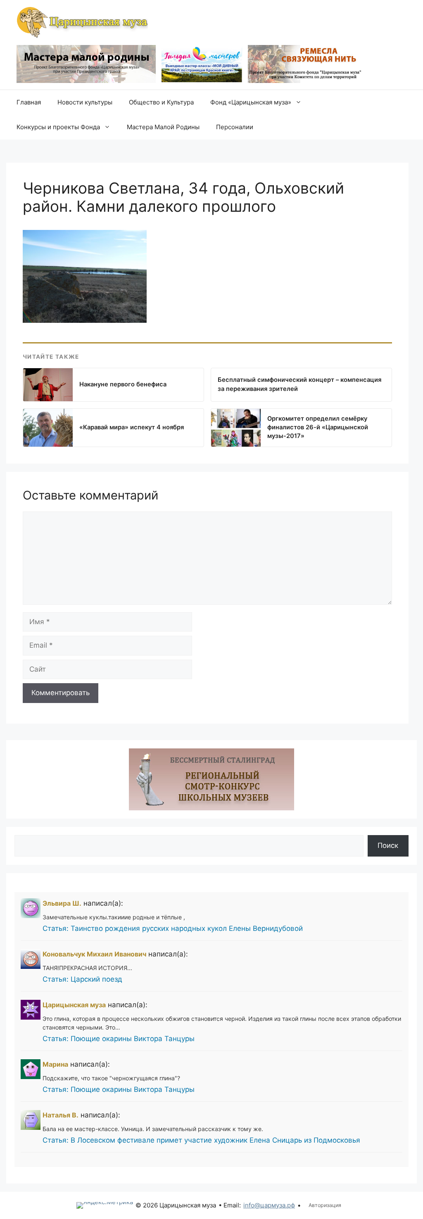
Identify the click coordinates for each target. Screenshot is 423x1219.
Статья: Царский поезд (82, 979)
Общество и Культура (161, 102)
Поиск (388, 845)
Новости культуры (84, 102)
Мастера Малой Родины (163, 127)
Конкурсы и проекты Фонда (58, 127)
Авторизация (325, 1205)
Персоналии (234, 127)
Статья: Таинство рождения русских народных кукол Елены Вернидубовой (173, 928)
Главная (29, 102)
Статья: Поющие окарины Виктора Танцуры (119, 1038)
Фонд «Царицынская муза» (250, 102)
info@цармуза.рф (269, 1205)
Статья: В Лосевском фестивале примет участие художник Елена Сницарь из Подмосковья (201, 1140)
